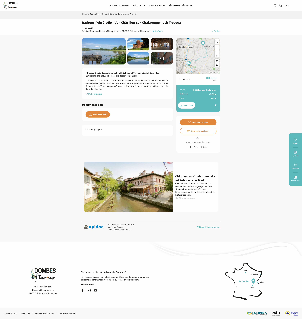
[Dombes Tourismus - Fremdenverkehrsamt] (9, 5)
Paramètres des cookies (68, 313)
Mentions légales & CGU (44, 313)
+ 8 (162, 58)
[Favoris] (275, 5)
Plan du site (25, 313)
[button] (280, 5)
